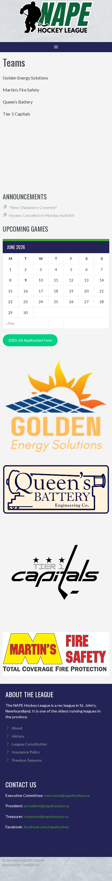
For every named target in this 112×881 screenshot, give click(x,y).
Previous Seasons (27, 760)
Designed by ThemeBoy (20, 865)
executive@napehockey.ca (66, 795)
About (17, 728)
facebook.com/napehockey (46, 826)
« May (10, 323)
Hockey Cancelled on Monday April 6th (41, 215)
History (18, 736)
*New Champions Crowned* (33, 207)
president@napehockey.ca (46, 805)
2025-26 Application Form (30, 340)
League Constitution (29, 744)
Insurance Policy (26, 752)
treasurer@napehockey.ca (46, 816)
